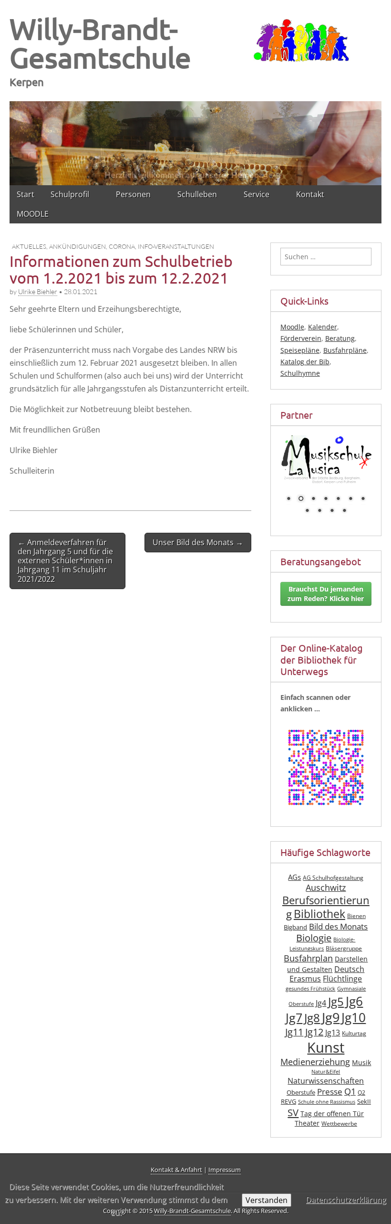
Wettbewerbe (339, 1120)
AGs (294, 874)
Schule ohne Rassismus (326, 1099)
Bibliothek (319, 911)
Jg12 (314, 1029)
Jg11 (294, 1029)
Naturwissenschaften (326, 1078)
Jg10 (353, 1015)
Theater (307, 1120)
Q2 (361, 1089)
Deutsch (349, 966)
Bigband (295, 924)
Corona (122, 246)
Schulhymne (300, 373)
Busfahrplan (308, 955)
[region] (195, 143)
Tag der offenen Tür (332, 1111)
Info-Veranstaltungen (176, 246)
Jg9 (331, 1015)
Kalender (322, 326)
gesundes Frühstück (310, 986)
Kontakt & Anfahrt (176, 1169)
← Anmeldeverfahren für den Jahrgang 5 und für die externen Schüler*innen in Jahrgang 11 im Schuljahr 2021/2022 (65, 560)
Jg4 (321, 1000)
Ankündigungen (77, 246)
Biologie (313, 935)
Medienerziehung (315, 1059)
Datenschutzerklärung (346, 1199)
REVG (288, 1099)
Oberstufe (301, 1090)
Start (25, 194)
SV (293, 1110)
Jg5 (336, 998)
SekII (364, 1099)
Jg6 (354, 998)
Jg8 (312, 1015)
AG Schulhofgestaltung (333, 874)
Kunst (325, 1044)
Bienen (356, 913)
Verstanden (267, 1200)
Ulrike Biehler (37, 291)
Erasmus (305, 976)
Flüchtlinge (342, 976)
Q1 (350, 1088)
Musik (361, 1059)
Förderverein (300, 338)
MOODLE (33, 214)
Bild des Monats (338, 923)
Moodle (292, 326)
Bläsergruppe (344, 946)
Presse (329, 1088)
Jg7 (294, 1015)
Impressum (224, 1169)
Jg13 (332, 1029)
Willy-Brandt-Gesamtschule (100, 42)
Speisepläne (299, 350)
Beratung (340, 338)
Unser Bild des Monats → (198, 542)
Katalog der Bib (304, 361)
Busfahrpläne (345, 350)
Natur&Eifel (325, 1069)
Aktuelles (29, 246)
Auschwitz (326, 884)
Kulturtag (354, 1030)
